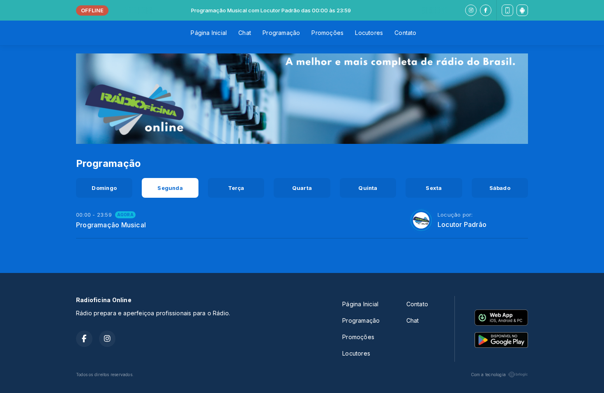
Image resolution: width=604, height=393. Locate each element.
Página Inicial (209, 32)
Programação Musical (111, 225)
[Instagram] (471, 10)
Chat (244, 32)
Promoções (327, 32)
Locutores (369, 32)
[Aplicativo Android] (522, 10)
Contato (405, 32)
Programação (281, 32)
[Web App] (507, 10)
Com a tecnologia (488, 374)
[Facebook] (485, 10)
